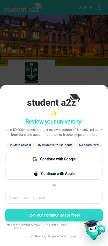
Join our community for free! (54, 215)
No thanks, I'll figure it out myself (54, 236)
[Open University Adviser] (93, 231)
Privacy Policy (75, 225)
